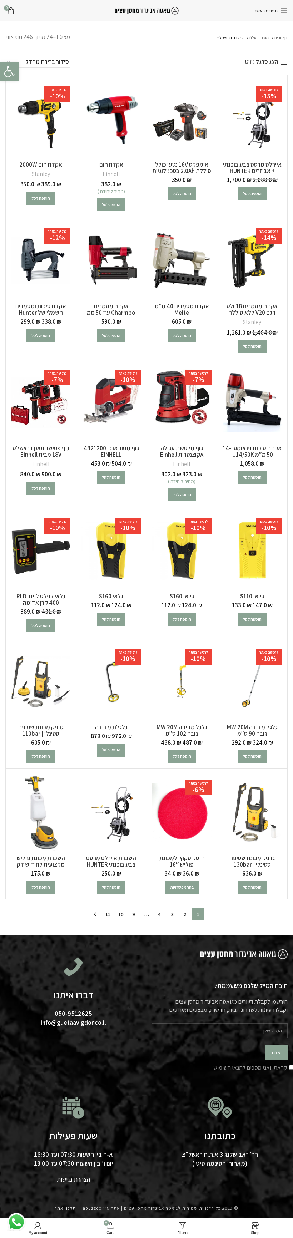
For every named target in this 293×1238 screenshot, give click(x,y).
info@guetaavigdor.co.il (73, 1022)
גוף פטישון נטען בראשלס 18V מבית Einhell (41, 451)
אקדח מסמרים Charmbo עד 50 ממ (111, 309)
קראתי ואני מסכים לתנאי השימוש (250, 1067)
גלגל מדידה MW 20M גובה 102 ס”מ (182, 730)
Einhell (111, 174)
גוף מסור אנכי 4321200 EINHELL (111, 451)
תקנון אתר (65, 1208)
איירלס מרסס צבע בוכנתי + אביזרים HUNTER (252, 168)
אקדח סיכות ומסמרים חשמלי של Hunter (40, 309)
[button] (252, 193)
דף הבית (281, 37)
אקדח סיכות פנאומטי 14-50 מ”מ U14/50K (252, 451)
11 (107, 914)
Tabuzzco (91, 1208)
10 (121, 914)
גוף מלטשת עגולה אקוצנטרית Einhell (182, 451)
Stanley (41, 174)
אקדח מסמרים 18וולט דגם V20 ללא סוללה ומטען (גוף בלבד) (252, 312)
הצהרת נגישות (73, 1179)
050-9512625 (73, 1013)
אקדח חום (111, 164)
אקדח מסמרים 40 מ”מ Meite (182, 309)
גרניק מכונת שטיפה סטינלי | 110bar (41, 730)
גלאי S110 (252, 596)
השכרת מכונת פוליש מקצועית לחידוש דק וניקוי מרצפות (40, 864)
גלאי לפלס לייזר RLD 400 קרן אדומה (40, 599)
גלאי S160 (182, 596)
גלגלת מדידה (111, 727)
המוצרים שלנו (260, 37)
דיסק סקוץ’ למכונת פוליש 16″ (181, 861)
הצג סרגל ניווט (261, 62)
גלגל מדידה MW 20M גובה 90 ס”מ (252, 730)
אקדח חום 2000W (40, 164)
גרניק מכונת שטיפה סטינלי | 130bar (252, 861)
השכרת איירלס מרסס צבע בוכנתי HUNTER (111, 861)
